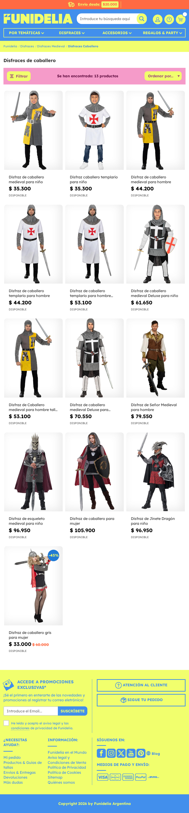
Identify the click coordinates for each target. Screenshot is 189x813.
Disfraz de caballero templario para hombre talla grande (90, 293)
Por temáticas (24, 33)
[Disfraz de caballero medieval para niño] (33, 130)
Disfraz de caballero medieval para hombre (151, 179)
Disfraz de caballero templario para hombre (29, 293)
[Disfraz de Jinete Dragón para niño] (155, 472)
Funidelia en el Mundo (67, 752)
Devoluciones (15, 777)
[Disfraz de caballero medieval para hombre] (155, 130)
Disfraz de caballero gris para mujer (30, 635)
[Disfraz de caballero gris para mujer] (33, 586)
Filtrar (22, 76)
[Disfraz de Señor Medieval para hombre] (155, 358)
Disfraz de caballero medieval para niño (26, 179)
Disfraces (70, 33)
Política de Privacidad (67, 767)
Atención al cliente (144, 685)
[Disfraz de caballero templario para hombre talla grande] (94, 244)
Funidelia (10, 46)
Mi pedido (12, 757)
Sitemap (55, 777)
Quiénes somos (61, 782)
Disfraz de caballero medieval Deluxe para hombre (89, 407)
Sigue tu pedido (144, 699)
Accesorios (115, 33)
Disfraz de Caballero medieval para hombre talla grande (33, 407)
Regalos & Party (160, 33)
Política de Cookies (64, 772)
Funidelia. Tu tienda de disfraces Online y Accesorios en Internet (38, 19)
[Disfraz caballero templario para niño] (94, 130)
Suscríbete (73, 711)
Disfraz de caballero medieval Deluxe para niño (154, 293)
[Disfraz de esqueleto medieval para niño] (33, 472)
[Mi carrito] (181, 19)
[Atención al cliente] (169, 19)
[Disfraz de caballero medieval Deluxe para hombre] (94, 358)
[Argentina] (101, 754)
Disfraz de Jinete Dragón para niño (153, 521)
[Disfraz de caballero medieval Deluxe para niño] (155, 244)
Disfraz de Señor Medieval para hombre (154, 407)
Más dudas (13, 782)
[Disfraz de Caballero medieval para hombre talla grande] (33, 358)
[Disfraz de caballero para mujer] (94, 472)
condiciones (20, 728)
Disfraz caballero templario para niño (94, 179)
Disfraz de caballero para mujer (92, 521)
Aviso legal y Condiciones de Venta (67, 760)
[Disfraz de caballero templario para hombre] (33, 244)
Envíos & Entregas (19, 772)
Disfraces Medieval (51, 46)
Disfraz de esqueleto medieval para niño (27, 521)
